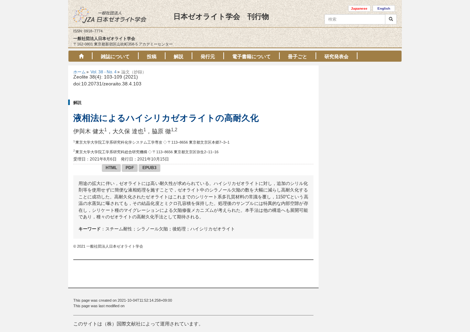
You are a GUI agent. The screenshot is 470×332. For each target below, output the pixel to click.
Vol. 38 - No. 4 (103, 72)
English (383, 8)
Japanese (359, 8)
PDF (130, 167)
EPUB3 (149, 167)
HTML (111, 167)
